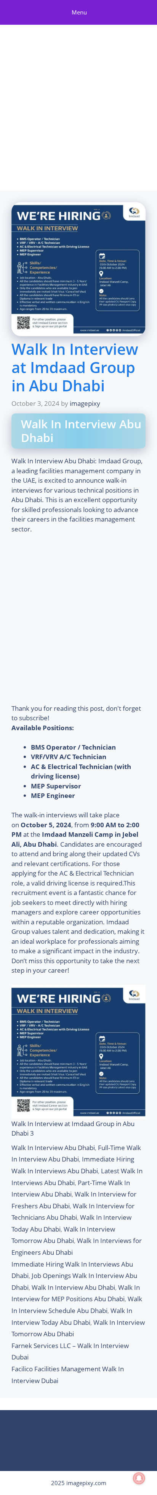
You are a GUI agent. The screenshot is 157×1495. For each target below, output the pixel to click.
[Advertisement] (78, 109)
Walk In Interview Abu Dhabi (53, 1147)
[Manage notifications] (139, 1478)
